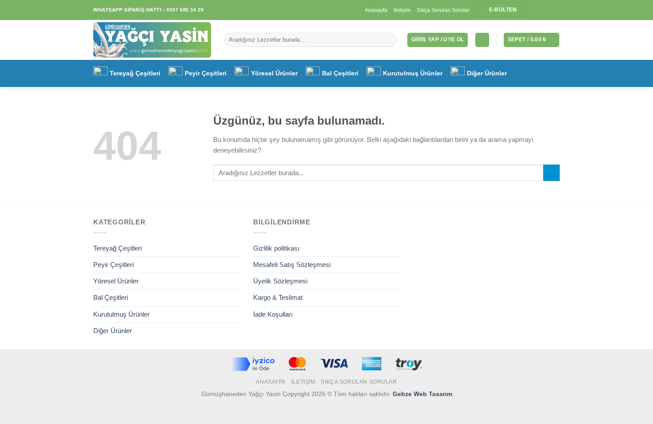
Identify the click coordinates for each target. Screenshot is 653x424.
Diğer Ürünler (487, 73)
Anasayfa (376, 10)
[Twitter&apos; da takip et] (547, 10)
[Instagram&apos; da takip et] (539, 10)
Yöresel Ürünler (274, 73)
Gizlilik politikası (276, 248)
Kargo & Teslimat (278, 297)
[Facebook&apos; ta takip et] (531, 10)
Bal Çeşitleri (340, 73)
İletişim (402, 10)
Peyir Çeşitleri (206, 73)
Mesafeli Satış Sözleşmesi (291, 264)
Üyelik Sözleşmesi (280, 281)
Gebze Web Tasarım (422, 394)
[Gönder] (389, 40)
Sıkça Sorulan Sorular (443, 10)
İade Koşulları (273, 314)
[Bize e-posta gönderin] (555, 10)
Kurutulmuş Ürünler (412, 73)
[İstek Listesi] (482, 40)
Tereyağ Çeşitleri (135, 73)
